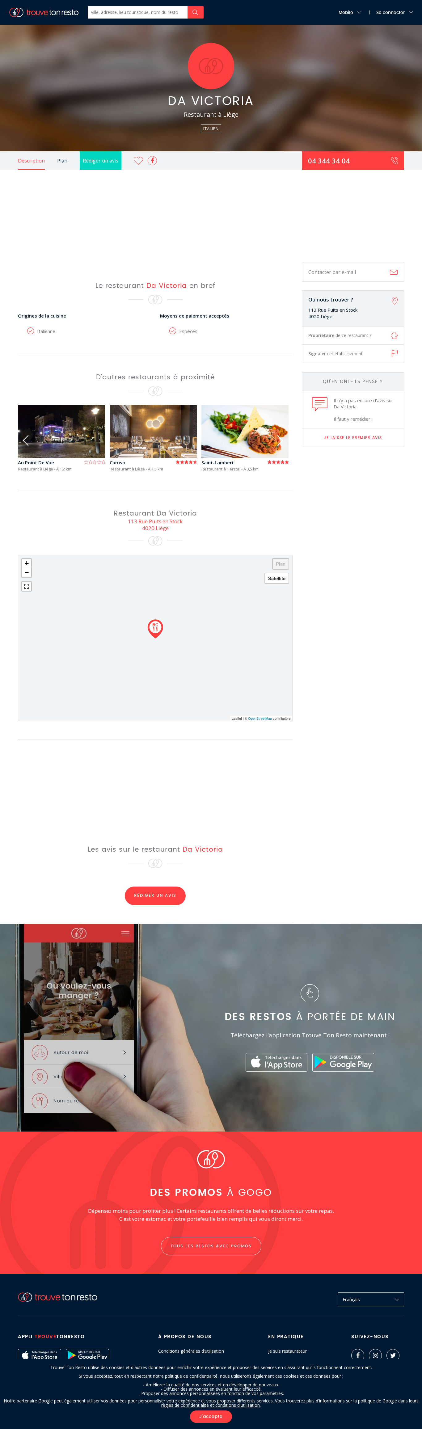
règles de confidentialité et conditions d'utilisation (210, 1405)
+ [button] (27, 563)
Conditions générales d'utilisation (191, 1351)
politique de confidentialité (191, 1376)
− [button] (27, 572)
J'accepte (211, 1416)
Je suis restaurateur (287, 1351)
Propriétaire (339, 335)
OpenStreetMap (260, 718)
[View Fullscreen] (26, 586)
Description (31, 160)
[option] (64, 438)
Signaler (335, 353)
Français (351, 1299)
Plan (62, 160)
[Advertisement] (211, 216)
